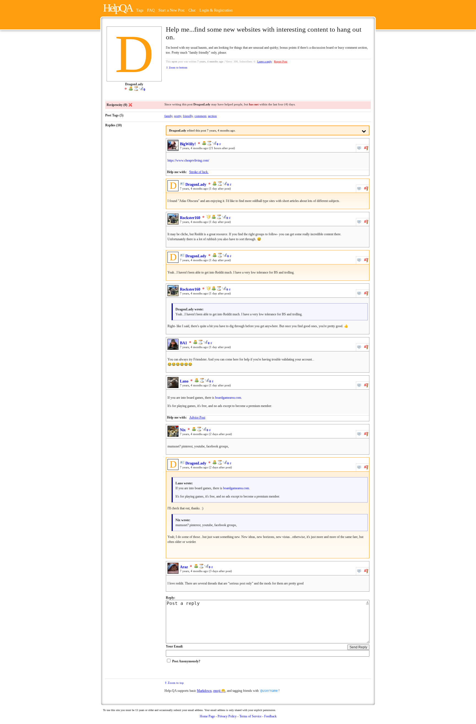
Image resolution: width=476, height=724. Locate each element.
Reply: (170, 598)
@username (269, 691)
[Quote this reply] (359, 148)
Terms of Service (250, 716)
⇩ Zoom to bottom (176, 67)
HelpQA (117, 8)
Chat (192, 10)
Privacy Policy (227, 716)
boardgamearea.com (228, 398)
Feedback (270, 716)
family (168, 116)
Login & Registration (216, 10)
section (212, 116)
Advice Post (197, 417)
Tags (139, 10)
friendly (188, 116)
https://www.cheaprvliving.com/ (188, 160)
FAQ (151, 10)
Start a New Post (171, 10)
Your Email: (174, 646)
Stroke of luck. (199, 172)
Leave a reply (264, 61)
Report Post (280, 61)
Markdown (204, 691)
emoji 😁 (219, 691)
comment (200, 116)
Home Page (207, 716)
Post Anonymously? (186, 661)
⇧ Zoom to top (174, 682)
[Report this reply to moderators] (366, 148)
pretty (177, 116)
